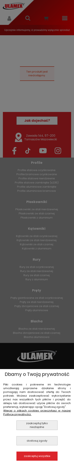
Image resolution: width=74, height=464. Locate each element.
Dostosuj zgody (37, 441)
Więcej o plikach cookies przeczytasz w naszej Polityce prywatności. (37, 412)
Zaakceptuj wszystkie (37, 456)
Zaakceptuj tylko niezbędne (37, 425)
